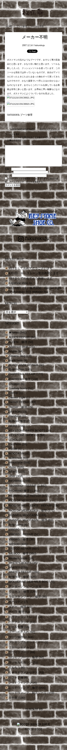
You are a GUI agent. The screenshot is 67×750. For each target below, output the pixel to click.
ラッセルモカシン (20, 662)
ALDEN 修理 (18, 342)
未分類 (13, 697)
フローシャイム (19, 647)
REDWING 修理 (19, 490)
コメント (9, 143)
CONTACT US (33, 709)
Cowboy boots (18, 388)
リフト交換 (16, 677)
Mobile (13, 448)
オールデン (16, 601)
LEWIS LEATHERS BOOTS (21, 129)
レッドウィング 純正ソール (28, 692)
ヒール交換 (16, 627)
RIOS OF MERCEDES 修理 (28, 510)
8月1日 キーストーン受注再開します (34, 273)
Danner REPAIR (19, 402)
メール (9, 172)
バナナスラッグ (19, 622)
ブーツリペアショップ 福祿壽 (33, 12)
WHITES (14, 567)
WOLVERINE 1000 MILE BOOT (29, 581)
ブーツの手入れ (19, 632)
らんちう (14, 667)
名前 (8, 169)
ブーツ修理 (21, 26)
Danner (13, 393)
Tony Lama (16, 524)
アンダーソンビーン (22, 586)
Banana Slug (17, 356)
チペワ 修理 (16, 611)
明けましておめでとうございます (31, 268)
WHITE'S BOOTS (20, 562)
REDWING (16, 480)
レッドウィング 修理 (23, 687)
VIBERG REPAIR (21, 534)
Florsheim (15, 416)
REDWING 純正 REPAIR (25, 495)
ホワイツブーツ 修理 (23, 657)
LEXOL (13, 439)
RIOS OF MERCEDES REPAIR (30, 505)
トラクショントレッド (23, 616)
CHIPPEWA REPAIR (22, 374)
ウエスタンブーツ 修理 (25, 596)
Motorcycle (16, 462)
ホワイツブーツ (19, 652)
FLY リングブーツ (50, 129)
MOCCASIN (16, 453)
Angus (13, 351)
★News (14, 332)
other (12, 476)
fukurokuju (37, 239)
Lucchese (15, 444)
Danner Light (17, 397)
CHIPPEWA (16, 369)
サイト (8, 175)
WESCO (14, 544)
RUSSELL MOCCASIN (23, 515)
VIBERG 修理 (18, 539)
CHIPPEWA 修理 (20, 379)
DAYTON (15, 411)
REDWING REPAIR (22, 485)
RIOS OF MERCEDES (23, 500)
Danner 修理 (18, 407)
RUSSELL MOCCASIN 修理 (28, 520)
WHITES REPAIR (20, 572)
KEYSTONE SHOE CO (24, 435)
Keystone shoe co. (21, 283)
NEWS (13, 471)
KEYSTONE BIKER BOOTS (27, 430)
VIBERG (14, 529)
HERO (13, 425)
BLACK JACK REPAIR (23, 365)
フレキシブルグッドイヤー (26, 642)
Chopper (14, 383)
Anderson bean (18, 346)
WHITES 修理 (19, 576)
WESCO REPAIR (20, 548)
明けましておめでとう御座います (31, 278)
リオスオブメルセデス (23, 672)
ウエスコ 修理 (19, 591)
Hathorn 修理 (17, 421)
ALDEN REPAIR (19, 337)
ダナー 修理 (17, 606)
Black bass (16, 360)
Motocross (15, 458)
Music (12, 467)
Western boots (18, 558)
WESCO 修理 (18, 553)
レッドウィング (19, 682)
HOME (9, 26)
